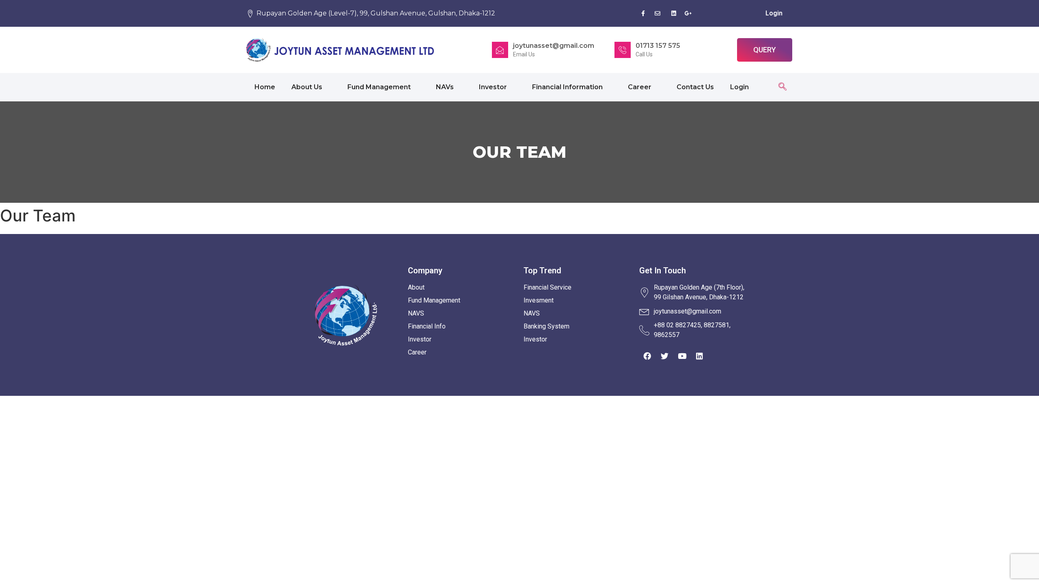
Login (773, 13)
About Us (306, 87)
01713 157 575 (658, 45)
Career (639, 87)
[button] (764, 50)
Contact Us (695, 87)
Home (264, 87)
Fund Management (379, 87)
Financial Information (567, 87)
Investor (493, 87)
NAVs (445, 87)
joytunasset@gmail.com (553, 45)
